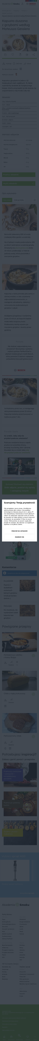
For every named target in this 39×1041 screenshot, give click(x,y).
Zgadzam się (19, 537)
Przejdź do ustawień (19, 531)
